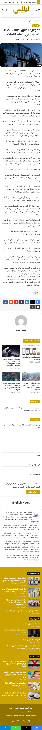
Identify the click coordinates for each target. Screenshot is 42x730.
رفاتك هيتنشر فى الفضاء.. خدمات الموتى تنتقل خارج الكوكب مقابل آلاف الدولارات (31, 386)
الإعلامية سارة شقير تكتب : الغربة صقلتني (15, 631)
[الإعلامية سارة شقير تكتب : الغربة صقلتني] (34, 633)
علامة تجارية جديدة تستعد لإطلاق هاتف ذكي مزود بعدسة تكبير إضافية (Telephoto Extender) (11, 362)
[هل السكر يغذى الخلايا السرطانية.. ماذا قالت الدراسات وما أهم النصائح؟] (34, 696)
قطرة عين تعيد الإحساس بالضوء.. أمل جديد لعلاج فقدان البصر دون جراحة (15, 674)
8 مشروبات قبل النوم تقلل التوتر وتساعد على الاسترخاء (15, 684)
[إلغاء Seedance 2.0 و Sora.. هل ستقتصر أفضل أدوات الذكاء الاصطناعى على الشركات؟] (11, 376)
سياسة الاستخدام (31, 715)
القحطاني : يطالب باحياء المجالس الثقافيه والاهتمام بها (21, 610)
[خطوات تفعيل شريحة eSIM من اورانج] (31, 350)
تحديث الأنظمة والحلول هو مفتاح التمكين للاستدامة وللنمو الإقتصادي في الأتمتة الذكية (22, 647)
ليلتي (10, 708)
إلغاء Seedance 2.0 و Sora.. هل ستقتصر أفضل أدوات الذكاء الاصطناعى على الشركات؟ (11, 386)
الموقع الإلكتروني (35, 474)
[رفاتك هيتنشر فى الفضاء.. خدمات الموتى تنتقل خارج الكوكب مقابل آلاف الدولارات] (31, 376)
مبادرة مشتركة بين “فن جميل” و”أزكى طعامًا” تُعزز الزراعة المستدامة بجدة (16, 602)
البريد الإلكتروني (34, 465)
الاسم (38, 455)
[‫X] (32, 302)
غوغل (35, 292)
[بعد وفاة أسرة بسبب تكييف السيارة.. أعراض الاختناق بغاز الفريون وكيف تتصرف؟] (34, 664)
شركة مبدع (15, 711)
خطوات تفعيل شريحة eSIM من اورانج (31, 358)
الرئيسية (35, 21)
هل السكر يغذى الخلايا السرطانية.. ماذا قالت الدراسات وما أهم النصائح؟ (14, 694)
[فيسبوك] (38, 302)
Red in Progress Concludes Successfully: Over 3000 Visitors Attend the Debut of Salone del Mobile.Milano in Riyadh (22, 557)
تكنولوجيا (28, 21)
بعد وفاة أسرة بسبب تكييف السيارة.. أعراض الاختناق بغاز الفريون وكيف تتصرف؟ (14, 664)
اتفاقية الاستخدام (19, 715)
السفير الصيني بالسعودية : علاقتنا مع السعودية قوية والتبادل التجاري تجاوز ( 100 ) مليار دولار (14, 580)
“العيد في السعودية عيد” (31, 639)
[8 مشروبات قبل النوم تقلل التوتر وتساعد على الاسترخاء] (34, 686)
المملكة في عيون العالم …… (30, 623)
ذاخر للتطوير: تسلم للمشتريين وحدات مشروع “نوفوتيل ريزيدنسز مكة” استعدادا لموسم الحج (14, 591)
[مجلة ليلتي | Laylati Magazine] (21, 10)
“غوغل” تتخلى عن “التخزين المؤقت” (20, 169)
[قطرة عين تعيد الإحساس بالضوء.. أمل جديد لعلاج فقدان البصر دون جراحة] (34, 675)
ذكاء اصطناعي (8, 71)
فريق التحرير (33, 39)
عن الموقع (9, 715)
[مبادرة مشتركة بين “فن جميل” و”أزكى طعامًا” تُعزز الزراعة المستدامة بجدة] (34, 603)
